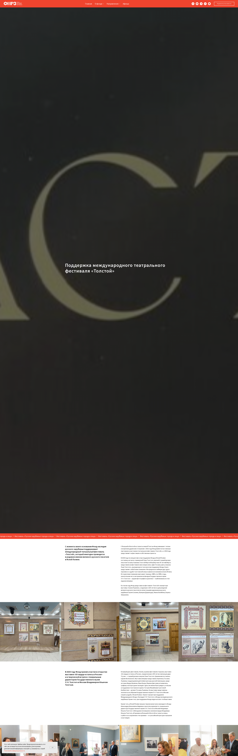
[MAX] (209, 3)
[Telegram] (201, 3)
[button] (224, 4)
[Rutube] (205, 3)
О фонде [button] (99, 4)
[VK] (193, 3)
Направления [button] (113, 4)
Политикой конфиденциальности (14, 751)
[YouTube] (197, 3)
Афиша (126, 4)
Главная (88, 4)
